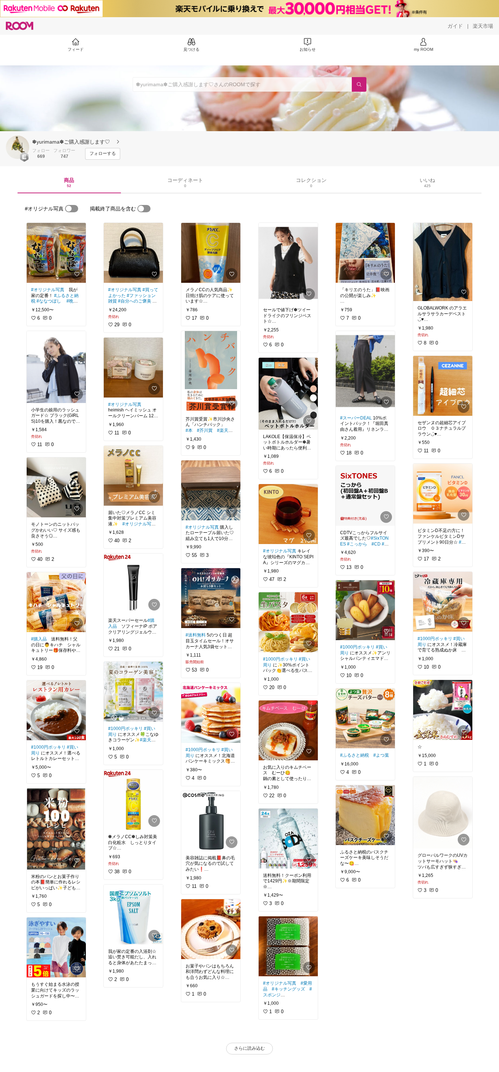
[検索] (359, 84)
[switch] (71, 208)
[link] (56, 253)
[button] (17, 147)
